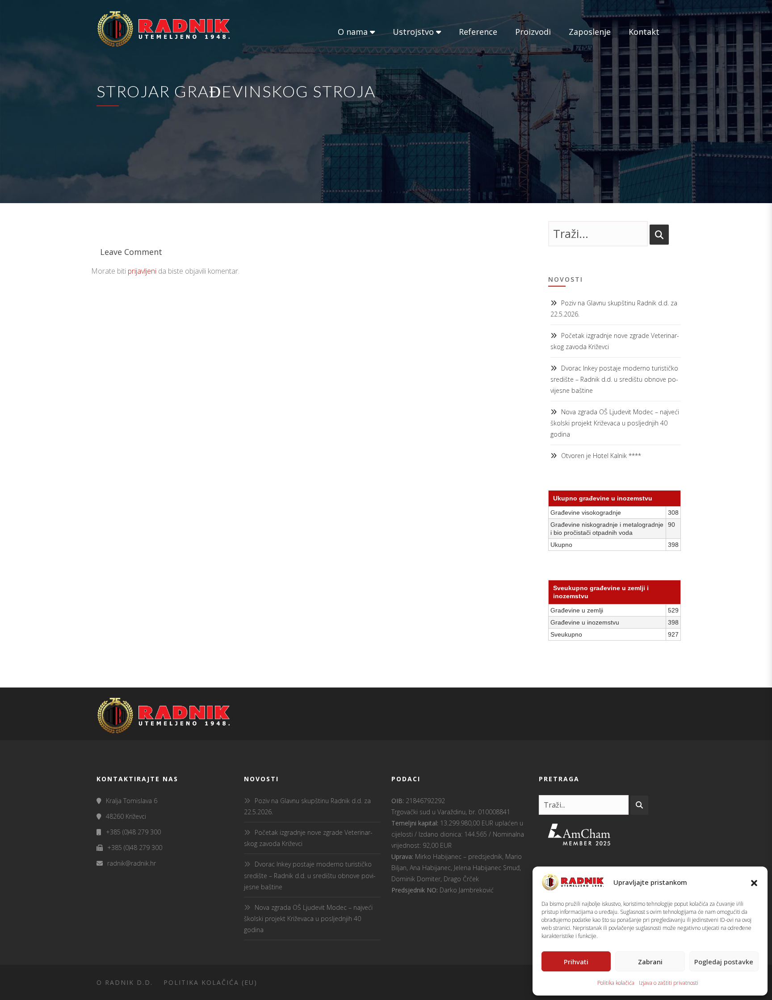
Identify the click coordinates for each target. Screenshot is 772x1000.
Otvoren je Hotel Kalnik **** (601, 455)
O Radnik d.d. (124, 982)
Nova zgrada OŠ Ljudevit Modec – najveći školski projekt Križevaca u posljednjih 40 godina (614, 423)
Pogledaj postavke (723, 961)
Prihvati (576, 961)
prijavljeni (142, 271)
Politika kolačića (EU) (210, 982)
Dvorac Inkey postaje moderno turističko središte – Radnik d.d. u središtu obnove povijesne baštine (614, 379)
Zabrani (650, 961)
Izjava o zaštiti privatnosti (668, 983)
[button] (754, 882)
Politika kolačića (615, 983)
